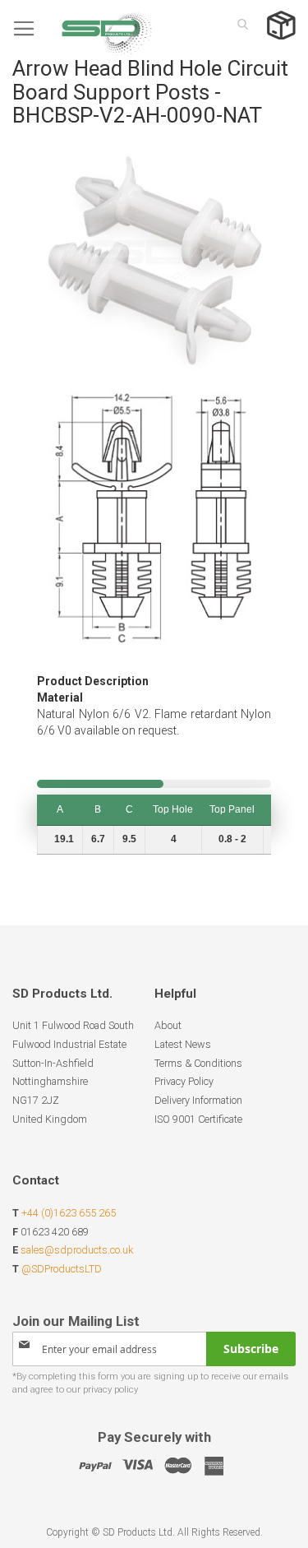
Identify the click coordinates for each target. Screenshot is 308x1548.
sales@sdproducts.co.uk (77, 1250)
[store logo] (82, 28)
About (168, 1025)
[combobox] (238, 24)
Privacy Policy (184, 1081)
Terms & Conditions (198, 1063)
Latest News (182, 1044)
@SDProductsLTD (61, 1269)
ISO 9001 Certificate (198, 1119)
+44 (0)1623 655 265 (68, 1213)
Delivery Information (198, 1100)
